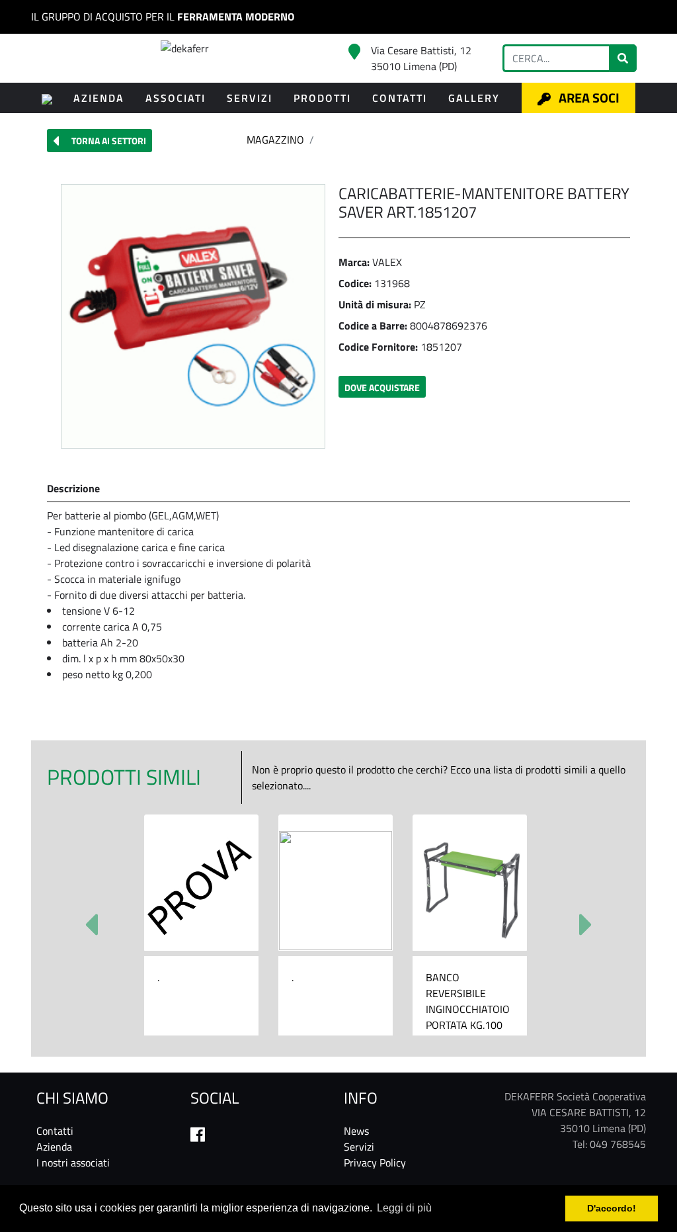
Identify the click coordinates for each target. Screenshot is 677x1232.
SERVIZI (249, 98)
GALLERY (474, 98)
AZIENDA (98, 98)
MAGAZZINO (275, 140)
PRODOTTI (322, 98)
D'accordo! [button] (611, 1208)
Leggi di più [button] (404, 1207)
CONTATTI (399, 98)
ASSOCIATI (175, 98)
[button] (99, 140)
